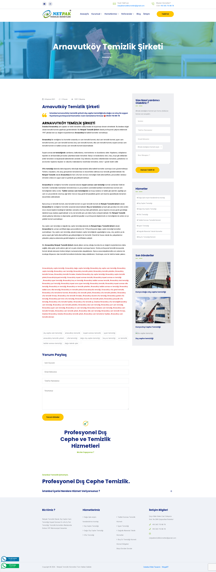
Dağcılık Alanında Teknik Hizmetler (150, 231)
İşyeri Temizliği (143, 226)
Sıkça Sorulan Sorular (124, 548)
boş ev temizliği (109, 338)
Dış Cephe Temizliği (145, 203)
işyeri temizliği (109, 333)
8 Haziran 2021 (50, 99)
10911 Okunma (79, 99)
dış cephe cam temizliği (52, 333)
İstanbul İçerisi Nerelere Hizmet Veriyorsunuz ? (71, 491)
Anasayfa (84, 13)
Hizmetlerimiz (111, 13)
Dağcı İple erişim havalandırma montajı (151, 198)
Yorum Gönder (53, 417)
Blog (139, 13)
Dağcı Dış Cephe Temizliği (147, 209)
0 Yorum (65, 99)
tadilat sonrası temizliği (52, 343)
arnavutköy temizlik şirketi (53, 338)
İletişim (146, 13)
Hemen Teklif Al (147, 170)
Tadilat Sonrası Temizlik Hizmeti (149, 220)
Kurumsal (96, 13)
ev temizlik (122, 338)
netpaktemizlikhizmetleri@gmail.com (130, 5)
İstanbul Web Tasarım (151, 567)
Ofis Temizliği (143, 214)
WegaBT (165, 567)
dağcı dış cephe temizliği (90, 338)
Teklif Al (165, 14)
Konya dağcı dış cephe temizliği (151, 292)
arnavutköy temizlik (72, 333)
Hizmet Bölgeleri (122, 544)
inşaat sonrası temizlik (92, 333)
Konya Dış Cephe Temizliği (148, 327)
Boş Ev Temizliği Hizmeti (146, 237)
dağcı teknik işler (71, 343)
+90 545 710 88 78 (167, 5)
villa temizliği (72, 338)
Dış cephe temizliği (144, 338)
